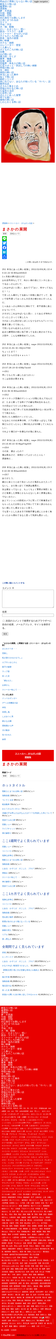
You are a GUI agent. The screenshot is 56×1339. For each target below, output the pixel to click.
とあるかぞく (34, 1125)
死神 (30, 1257)
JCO (35, 1108)
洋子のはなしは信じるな (10, 1266)
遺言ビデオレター (41, 1306)
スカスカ (31, 1154)
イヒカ (50, 1137)
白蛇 (13, 1274)
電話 (3, 1317)
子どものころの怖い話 (11, 36)
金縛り (17, 1309)
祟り (48, 1277)
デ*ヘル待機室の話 (10, 703)
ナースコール (19, 1168)
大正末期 (47, 1220)
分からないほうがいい (10, 1206)
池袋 (25, 1263)
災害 (7, 1269)
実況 (29, 1226)
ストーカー (13, 1157)
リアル (5, 935)
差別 (41, 1229)
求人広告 (15, 1263)
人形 (44, 1197)
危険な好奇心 (7, 855)
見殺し (5, 653)
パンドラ (5, 1174)
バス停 (21, 1171)
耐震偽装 (17, 1286)
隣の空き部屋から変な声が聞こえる (14, 1315)
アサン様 (5, 1134)
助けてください (36, 1206)
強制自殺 (6, 795)
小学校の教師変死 (11, 1229)
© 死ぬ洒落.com (8, 1335)
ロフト (51, 1191)
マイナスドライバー (43, 1180)
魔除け (15, 1326)
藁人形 (17, 1294)
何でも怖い (5, 97)
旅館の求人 (6, 930)
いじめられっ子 (13, 1114)
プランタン (33, 1177)
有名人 (31, 1246)
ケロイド (14, 1148)
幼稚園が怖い (26, 1231)
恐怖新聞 (34, 1240)
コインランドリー (34, 1148)
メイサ (44, 1183)
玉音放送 (5, 1272)
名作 (13, 1211)
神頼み (5, 873)
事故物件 (26, 1197)
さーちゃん (6, 1125)
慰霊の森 (51, 1240)
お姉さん (6, 685)
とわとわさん (45, 1125)
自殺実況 (25, 1292)
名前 (4, 612)
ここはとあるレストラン (35, 1120)
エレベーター (19, 1143)
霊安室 (19, 1317)
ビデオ (42, 1174)
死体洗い (25, 1257)
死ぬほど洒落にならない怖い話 (16, 1)
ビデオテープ (6, 1177)
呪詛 (19, 1214)
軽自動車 (6, 804)
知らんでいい (6, 1277)
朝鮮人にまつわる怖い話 (12, 791)
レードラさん (37, 1191)
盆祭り (19, 1274)
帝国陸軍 (47, 1229)
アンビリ (41, 1134)
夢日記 (29, 1220)
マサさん (19, 1183)
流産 (22, 1266)
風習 (23, 1320)
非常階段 (35, 1317)
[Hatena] (28, 252)
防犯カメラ (15, 234)
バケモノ (5, 1171)
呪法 (10, 1214)
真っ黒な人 (6, 939)
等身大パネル (26, 1280)
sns (8, 1111)
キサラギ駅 (30, 1145)
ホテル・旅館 (7, 43)
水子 (52, 1260)
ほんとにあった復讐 (10, 95)
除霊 (17, 1312)
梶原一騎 (23, 1251)
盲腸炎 (25, 1274)
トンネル (11, 1163)
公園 (32, 1203)
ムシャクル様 (35, 1183)
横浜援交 (46, 1251)
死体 (18, 1257)
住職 (49, 1197)
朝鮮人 (37, 1246)
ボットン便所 (6, 1180)
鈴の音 (23, 1309)
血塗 (34, 1294)
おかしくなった (36, 1114)
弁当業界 (15, 1234)
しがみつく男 (7, 716)
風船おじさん (30, 1320)
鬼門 (6, 1326)
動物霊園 (46, 1206)
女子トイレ (36, 1223)
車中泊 (4, 1303)
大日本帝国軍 (38, 1220)
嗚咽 (28, 1214)
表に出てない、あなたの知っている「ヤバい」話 (25, 81)
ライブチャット (8, 829)
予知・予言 (5, 24)
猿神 (48, 1269)
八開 (27, 1203)
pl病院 (4, 1111)
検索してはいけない (34, 1251)
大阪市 (11, 1223)
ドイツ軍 (18, 1163)
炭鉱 (12, 1269)
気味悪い (46, 1260)
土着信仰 (12, 1217)
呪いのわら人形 (26, 1211)
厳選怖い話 (5, 6)
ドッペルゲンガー (9, 698)
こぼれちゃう (37, 1123)
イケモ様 (22, 1137)
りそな (51, 1131)
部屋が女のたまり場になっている (16, 921)
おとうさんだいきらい (11, 809)
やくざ (36, 1131)
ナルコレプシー (7, 1168)
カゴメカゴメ (6, 1145)
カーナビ (15, 1145)
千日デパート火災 (27, 1208)
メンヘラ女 (6, 1186)
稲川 (12, 1280)
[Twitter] (28, 243)
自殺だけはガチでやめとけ (11, 1292)
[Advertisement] (28, 193)
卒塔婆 (37, 1208)
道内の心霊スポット (9, 1306)
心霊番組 (5, 1240)
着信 (30, 1274)
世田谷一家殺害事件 (9, 1197)
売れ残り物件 (7, 917)
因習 (45, 1214)
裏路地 (19, 1297)
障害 (39, 1312)
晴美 (3, 1246)
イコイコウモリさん (33, 1137)
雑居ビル (43, 1315)
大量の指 (5, 1223)
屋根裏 (25, 1229)
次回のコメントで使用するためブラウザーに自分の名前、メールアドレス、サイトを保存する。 (27, 624)
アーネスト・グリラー (10, 1137)
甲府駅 (48, 1272)
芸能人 (51, 1292)
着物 (34, 1274)
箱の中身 (6, 977)
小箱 (20, 1229)
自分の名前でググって (17, 1289)
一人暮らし (5, 47)
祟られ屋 (42, 1277)
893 (21, 1108)
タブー (46, 1157)
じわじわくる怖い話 (10, 102)
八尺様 (22, 1203)
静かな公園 (6, 721)
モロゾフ (20, 1186)
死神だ (36, 1257)
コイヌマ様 (22, 1148)
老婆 (10, 1286)
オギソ (33, 1143)
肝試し (29, 1286)
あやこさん (46, 1111)
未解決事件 (12, 1249)
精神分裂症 (39, 1280)
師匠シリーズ (7, 79)
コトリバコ (6, 851)
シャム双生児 (6, 1154)
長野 (42, 1309)
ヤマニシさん (35, 1186)
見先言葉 (38, 1297)
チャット (18, 1160)
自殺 (35, 1289)
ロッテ (45, 1191)
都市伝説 (4, 84)
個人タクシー (34, 1200)
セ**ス (40, 1157)
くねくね (22, 1120)
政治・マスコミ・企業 (11, 31)
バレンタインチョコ (38, 1171)
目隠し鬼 (6, 712)
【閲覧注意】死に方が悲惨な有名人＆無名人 (20, 970)
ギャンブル (6, 1148)
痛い (9, 1274)
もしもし (29, 1131)
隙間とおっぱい (31, 1312)
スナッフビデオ (24, 1157)
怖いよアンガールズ (16, 1240)
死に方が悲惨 (34, 1254)
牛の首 (35, 1269)
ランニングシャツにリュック (25, 1188)
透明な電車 (42, 1303)
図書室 (50, 1214)
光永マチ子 (48, 1200)
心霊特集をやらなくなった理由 (39, 1237)
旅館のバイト (42, 1243)
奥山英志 (27, 1223)
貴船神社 (40, 1300)
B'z (28, 1108)
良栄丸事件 (40, 1292)
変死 (17, 1220)
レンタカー (27, 1191)
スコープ (5, 1157)
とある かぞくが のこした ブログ (18, 868)
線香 (4, 739)
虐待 (27, 1294)
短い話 (21, 1277)
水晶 (9, 1263)
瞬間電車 (41, 1274)
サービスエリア (34, 1151)
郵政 (12, 1309)
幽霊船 (39, 1231)
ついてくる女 (7, 800)
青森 (24, 1317)
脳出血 (35, 1286)
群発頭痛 (5, 1286)
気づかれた (6, 735)
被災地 (47, 1294)
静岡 (28, 1317)
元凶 (41, 1200)
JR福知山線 (43, 1108)
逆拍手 (34, 1303)
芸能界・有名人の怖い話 (12, 63)
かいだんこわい (33, 1117)
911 (24, 1108)
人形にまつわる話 (9, 20)
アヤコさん (22, 1134)
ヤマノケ (44, 1186)
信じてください (14, 1200)
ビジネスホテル (33, 1174)
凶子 (51, 1203)
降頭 (12, 1312)
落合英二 (11, 1294)
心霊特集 (23, 1237)
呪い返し (5, 1214)
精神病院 (5, 1283)
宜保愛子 (23, 1226)
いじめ (4, 1114)
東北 (52, 1249)
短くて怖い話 (7, 77)
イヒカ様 (5, 1140)
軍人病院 (11, 1303)
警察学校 (28, 1300)
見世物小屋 (29, 1297)
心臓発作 (41, 1234)
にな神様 (5, 1128)
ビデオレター (17, 1177)
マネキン (26, 1183)
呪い (18, 1211)
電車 (7, 1317)
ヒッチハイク (7, 957)
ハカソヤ (28, 1168)
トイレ (4, 1163)
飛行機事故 (41, 1320)
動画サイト (6, 1208)
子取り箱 (5, 1226)
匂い (12, 1208)
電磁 (49, 1315)
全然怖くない (14, 1203)
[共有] (28, 256)
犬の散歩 (6, 730)
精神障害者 (13, 1283)
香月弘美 (26, 1323)
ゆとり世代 (44, 1131)
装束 (7, 1297)
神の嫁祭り (6, 833)
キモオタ (38, 1145)
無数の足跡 (19, 1269)
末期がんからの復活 (32, 1249)
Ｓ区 (37, 1326)
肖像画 (23, 1286)
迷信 (29, 1303)
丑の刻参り (27, 1194)
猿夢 (43, 1269)
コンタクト (15, 1151)
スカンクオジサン (41, 1154)
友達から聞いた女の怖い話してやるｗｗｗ (20, 994)
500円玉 (9, 1108)
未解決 (4, 1249)
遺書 (32, 1306)
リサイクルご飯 (42, 1188)
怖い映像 (4, 40)
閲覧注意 (48, 1309)
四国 (36, 1214)
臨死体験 (47, 1286)
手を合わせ (18, 1243)
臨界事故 (5, 1289)
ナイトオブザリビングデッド (22, 1166)
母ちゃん (25, 1260)
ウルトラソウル (36, 1140)
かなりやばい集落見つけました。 (16, 966)
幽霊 (33, 1231)
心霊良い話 (5, 93)
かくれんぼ (44, 1117)
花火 (46, 1292)
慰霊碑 (4, 1243)
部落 (7, 1309)
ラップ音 (6, 671)
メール (13, 1186)
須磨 (9, 1320)
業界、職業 (5, 58)
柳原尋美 (8, 1251)
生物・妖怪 (5, 61)
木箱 (43, 1246)
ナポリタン (38, 1166)
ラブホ (11, 1188)
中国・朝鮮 (5, 13)
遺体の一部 (21, 1306)
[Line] (28, 238)
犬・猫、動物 (7, 27)
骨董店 (40, 1323)
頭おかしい (16, 1320)
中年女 (19, 1197)
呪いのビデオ (38, 1211)
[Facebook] (28, 247)
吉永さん (5, 1211)
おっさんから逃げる (9, 1117)
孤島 (10, 1226)
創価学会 (26, 1206)
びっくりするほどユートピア (38, 1128)
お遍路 (24, 1117)
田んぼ (41, 1272)
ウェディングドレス (22, 1140)
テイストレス (38, 1160)
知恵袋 (14, 1277)
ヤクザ (27, 1186)
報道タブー (10, 1220)
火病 (3, 1269)
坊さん (41, 1217)
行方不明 (41, 1294)
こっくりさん (6, 1123)
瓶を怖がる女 (20, 1272)
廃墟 (44, 1231)
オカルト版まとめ (9, 86)
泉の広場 (45, 1263)
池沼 (21, 1263)
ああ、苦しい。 (35, 1111)
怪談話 (27, 1240)
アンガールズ (32, 1134)
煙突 (25, 1269)
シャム (44, 1151)
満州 (41, 1266)
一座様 (13, 1194)
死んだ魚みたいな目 (9, 1257)
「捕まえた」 (7, 680)
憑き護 (10, 1243)
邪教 (50, 1306)
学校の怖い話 (7, 68)
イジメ (44, 1137)
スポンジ (34, 1157)
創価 (20, 1206)
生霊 (36, 1272)
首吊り (19, 1323)
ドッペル (26, 1163)
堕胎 (3, 1220)
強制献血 (23, 1234)
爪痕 (30, 1269)
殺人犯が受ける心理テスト (11, 1260)
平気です (12, 1231)
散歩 (35, 1243)
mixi (49, 1108)
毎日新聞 (33, 1260)
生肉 (27, 1272)
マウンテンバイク (8, 1183)
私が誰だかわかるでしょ (12, 658)
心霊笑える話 (7, 90)
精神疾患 (47, 1280)
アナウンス (13, 1134)
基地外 (48, 1217)
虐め (23, 1294)
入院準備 (5, 1203)
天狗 (17, 1223)
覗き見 (44, 1297)
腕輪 (41, 1286)
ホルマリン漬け (44, 1177)
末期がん (20, 1249)
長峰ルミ (36, 1309)
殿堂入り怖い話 (8, 4)
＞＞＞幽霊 (31, 1326)
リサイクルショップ (9, 1191)
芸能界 (4, 1294)
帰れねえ (5, 1231)
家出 (45, 1226)
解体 (50, 1297)
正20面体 (5, 1254)
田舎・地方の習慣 (9, 38)
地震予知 (35, 1217)
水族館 (4, 1263)
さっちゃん (47, 1123)
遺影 (28, 1306)
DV (32, 1108)
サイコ (3, 22)
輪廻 (24, 1303)
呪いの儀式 (48, 1211)
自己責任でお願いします (12, 18)
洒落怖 (3, 8)
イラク (11, 1140)
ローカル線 (6, 1194)
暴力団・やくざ (8, 56)
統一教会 (26, 1283)
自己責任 (29, 1289)
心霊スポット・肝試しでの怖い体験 (18, 65)
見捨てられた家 (8, 820)
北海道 (17, 1208)
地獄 (18, 1217)
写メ (47, 1203)
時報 (50, 1243)
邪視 (4, 952)
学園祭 (16, 1226)
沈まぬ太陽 (33, 1263)
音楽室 (4, 1320)
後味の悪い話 (7, 99)
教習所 (29, 1243)
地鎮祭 (23, 1217)
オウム (27, 1143)
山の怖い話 (5, 54)
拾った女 (6, 676)
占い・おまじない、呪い (12, 29)
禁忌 (7, 1280)
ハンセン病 (44, 1168)
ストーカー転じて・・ (11, 690)
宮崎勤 (34, 1226)
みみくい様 (21, 1131)
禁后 (3, 1280)
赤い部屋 (47, 1300)
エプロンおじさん (9, 662)
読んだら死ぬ (6, 1300)
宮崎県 (40, 1226)
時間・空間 (5, 15)
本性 (4, 707)
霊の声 (13, 1317)
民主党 (39, 1260)
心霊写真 (15, 1237)
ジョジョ (23, 1154)
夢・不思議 (5, 11)
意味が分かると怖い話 (11, 88)
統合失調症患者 (45, 1283)
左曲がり (35, 1229)
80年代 (15, 1108)
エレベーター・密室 (10, 45)
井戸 (32, 1197)
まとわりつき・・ (9, 649)
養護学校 (5, 1323)
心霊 (47, 1234)
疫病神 (4, 1274)
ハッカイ (35, 1168)
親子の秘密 (6, 667)
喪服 (24, 1214)
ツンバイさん (27, 1160)
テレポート (48, 1160)
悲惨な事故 (42, 1240)
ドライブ (48, 1163)
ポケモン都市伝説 (18, 1180)
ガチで (22, 1145)
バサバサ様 (13, 1171)
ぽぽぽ (13, 1131)
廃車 (9, 1234)
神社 (33, 1277)
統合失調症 (34, 1283)
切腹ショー (6, 824)
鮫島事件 (23, 1326)
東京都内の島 (45, 1249)
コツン (44, 1148)
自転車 (32, 1292)
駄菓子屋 (34, 1323)
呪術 (15, 1214)
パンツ (48, 1171)
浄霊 (32, 1266)
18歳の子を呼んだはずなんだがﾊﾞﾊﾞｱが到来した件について (27, 813)
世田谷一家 (36, 1194)
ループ (19, 1191)
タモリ (4, 1160)
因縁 (40, 1214)
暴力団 (25, 1246)
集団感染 (31, 1315)
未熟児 (48, 1246)
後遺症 (34, 1234)
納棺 (20, 1283)
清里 (36, 1266)
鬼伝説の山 (6, 986)
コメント (8, 588)
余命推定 (5, 1200)
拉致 (24, 1243)
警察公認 (20, 1300)
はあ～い (23, 1128)
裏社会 (13, 1297)
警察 (5, 234)
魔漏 (10, 1326)
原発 (45, 1208)
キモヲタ (46, 1145)
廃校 (48, 1231)
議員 (33, 1300)
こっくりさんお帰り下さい (21, 1123)
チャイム (11, 1160)
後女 (29, 1234)
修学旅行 (25, 1200)
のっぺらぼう (14, 1128)
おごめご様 (47, 1114)
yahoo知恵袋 (23, 1111)
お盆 (18, 1117)
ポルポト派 (30, 1180)
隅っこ (22, 1312)
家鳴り (50, 1226)
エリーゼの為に (7, 1143)
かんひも (14, 1120)
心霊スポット (6, 1237)
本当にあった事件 (9, 74)
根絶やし (15, 1251)
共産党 (37, 1203)
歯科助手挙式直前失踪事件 (18, 1254)
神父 (29, 1277)
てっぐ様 (25, 1125)
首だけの (12, 1323)
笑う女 (17, 1280)
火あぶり (47, 1266)
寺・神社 (4, 70)
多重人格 (23, 1220)
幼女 (18, 1231)
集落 (37, 1315)
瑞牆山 (11, 1272)
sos (12, 1111)
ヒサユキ (12, 1174)
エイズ (45, 1140)
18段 (3, 1108)
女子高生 (44, 1223)
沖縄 (39, 1263)
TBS (16, 1111)
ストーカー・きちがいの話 (14, 33)
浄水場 (27, 1266)
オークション (41, 1143)
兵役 (42, 1203)
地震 (29, 1217)
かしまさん (6, 1120)
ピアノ (25, 1177)
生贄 (32, 1272)
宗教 (2, 52)
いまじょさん (25, 1114)
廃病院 (4, 1234)
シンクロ (15, 1154)
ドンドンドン (6, 1166)
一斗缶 (19, 1194)
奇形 (21, 1223)
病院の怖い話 (7, 72)
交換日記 (38, 1197)
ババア (27, 1171)
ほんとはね (6, 1131)
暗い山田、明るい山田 (14, 1246)
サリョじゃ (24, 1151)
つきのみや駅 (15, 1125)
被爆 (3, 1297)
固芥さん (5, 1217)
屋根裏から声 (7, 726)
